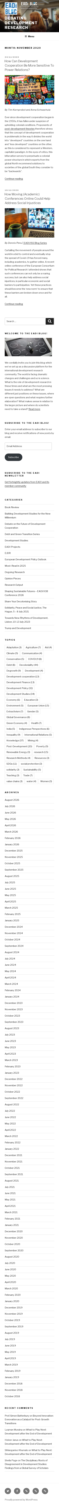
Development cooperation (22, 676)
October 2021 (12, 1168)
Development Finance (20, 682)
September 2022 (14, 1098)
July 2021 (10, 1187)
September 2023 (14, 1022)
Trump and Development (18, 628)
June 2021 (10, 1193)
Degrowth (13, 670)
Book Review (12, 507)
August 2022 (12, 1104)
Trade (28, 775)
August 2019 (12, 1333)
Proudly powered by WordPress (21, 1499)
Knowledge (15, 740)
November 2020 (14, 1237)
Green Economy (16, 723)
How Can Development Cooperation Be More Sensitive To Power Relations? (29, 65)
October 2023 (12, 1015)
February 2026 (13, 838)
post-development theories (20, 128)
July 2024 (10, 958)
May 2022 (10, 1123)
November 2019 (14, 1313)
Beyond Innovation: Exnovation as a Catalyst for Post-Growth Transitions (29, 1419)
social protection (31, 763)
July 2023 (10, 1034)
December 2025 (14, 850)
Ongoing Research (15, 572)
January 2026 (12, 844)
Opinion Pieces (13, 578)
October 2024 (12, 939)
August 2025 (12, 876)
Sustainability (32, 769)
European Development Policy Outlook (25, 559)
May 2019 (10, 1352)
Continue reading (14, 178)
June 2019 (10, 1345)
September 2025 (14, 869)
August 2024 (12, 952)
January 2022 (12, 1149)
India (10, 729)
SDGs (11, 763)
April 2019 (10, 1358)
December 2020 (14, 1231)
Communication (32, 653)
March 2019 (11, 1364)
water (31, 781)
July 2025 (10, 882)
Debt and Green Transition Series (22, 534)
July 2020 (10, 1263)
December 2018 (13, 1383)
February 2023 (12, 1066)
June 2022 (10, 1117)
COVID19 (35, 659)
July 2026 (10, 806)
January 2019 (12, 1377)
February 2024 (13, 990)
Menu (31, 36)
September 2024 (14, 946)
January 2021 (12, 1225)
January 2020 (12, 1301)
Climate (12, 653)
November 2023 (14, 1009)
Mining (33, 740)
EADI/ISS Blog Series (35, 243)
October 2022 (12, 1091)
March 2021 (11, 1212)
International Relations (38, 734)
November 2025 (14, 857)
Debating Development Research (21, 23)
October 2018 (12, 1396)
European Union (38, 705)
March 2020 (11, 1288)
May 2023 (10, 1047)
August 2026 (12, 800)
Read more (34, 409)
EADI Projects (12, 547)
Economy (13, 699)
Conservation (15, 659)
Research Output (14, 585)
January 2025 (12, 920)
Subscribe (13, 457)
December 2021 (13, 1155)
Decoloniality (28, 665)
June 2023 (10, 1041)
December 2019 (13, 1307)
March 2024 (11, 984)
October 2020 (12, 1244)
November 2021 (13, 1161)
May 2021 (10, 1199)
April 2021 (10, 1206)
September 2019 (14, 1326)
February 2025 (13, 914)
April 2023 (10, 1053)
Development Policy (19, 688)
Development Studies (16, 540)
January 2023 (12, 1072)
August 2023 (12, 1028)
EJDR (8, 553)
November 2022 (14, 1085)
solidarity (12, 769)
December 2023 (13, 1003)
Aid (48, 647)
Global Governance (18, 717)
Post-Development (19, 746)
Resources (41, 758)
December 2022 (13, 1079)
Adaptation (14, 647)
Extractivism (14, 711)
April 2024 (10, 977)
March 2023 (11, 1060)
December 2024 (14, 926)
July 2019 (10, 1339)
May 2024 (10, 971)
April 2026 (10, 825)
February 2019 (12, 1371)
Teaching (12, 775)
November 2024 (14, 933)
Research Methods (18, 758)
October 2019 (12, 1320)
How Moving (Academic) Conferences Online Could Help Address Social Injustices (27, 198)
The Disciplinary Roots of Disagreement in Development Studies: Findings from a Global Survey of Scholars (26, 1464)
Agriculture (33, 647)
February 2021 (12, 1218)
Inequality (13, 734)
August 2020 (12, 1256)
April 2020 (10, 1282)
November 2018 (14, 1390)
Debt (10, 665)
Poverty (42, 746)
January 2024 (12, 996)
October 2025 (12, 863)
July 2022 (10, 1110)
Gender (33, 711)
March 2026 (11, 831)
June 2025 (10, 888)
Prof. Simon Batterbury (17, 1415)
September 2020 (14, 1250)
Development (34, 670)
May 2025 (10, 895)
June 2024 (10, 964)
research (41, 752)
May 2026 (10, 819)
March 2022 (11, 1136)
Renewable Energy (18, 752)
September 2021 (14, 1174)
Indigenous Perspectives (34, 729)
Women (46, 781)
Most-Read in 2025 (15, 565)
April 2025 (10, 901)
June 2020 (10, 1269)
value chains (14, 781)
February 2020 (13, 1295)
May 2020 (10, 1275)
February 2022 (12, 1142)
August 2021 (12, 1180)
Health (36, 723)
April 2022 (10, 1130)
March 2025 (11, 907)
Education (31, 699)
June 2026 (10, 812)
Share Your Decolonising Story (21, 601)
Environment (14, 705)
